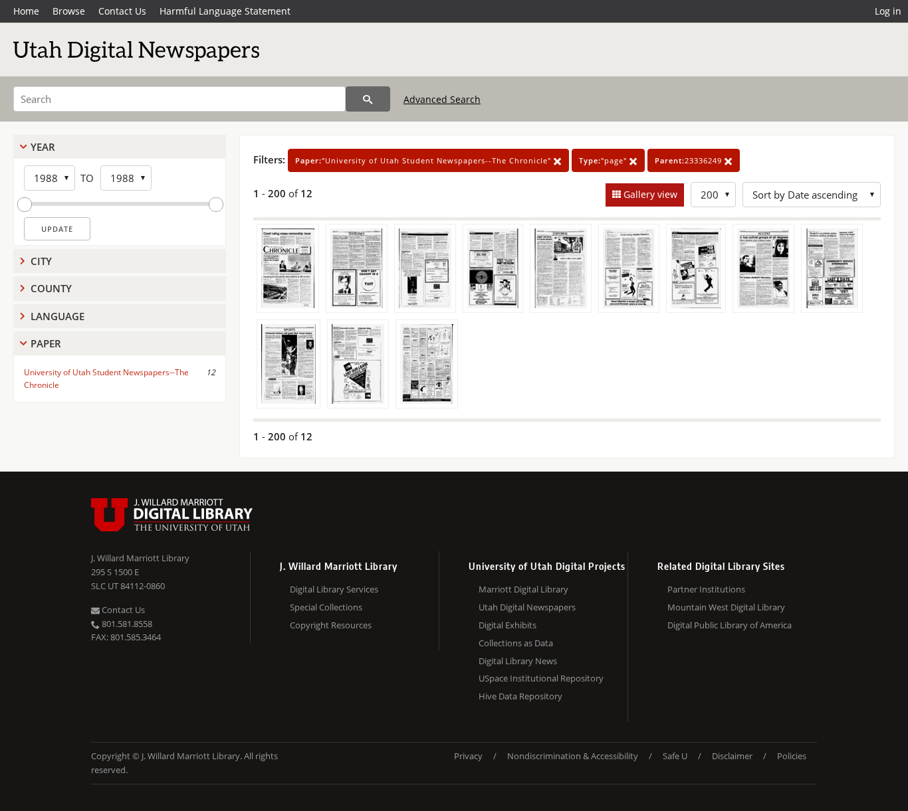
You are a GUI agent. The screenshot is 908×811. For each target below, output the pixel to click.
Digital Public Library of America (729, 625)
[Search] (368, 99)
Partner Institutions (706, 589)
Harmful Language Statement (225, 11)
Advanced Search (442, 99)
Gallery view (649, 194)
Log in (888, 11)
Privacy (468, 756)
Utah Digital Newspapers (527, 607)
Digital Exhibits (507, 625)
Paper (46, 343)
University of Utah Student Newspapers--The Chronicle (106, 379)
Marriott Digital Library (523, 589)
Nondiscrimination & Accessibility (572, 756)
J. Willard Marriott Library (140, 558)
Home (26, 11)
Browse (69, 11)
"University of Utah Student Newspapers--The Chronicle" (424, 160)
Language (57, 316)
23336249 (690, 160)
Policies (791, 756)
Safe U (675, 756)
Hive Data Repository (520, 696)
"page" (604, 160)
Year (43, 146)
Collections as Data (516, 643)
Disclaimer (732, 756)
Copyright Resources (331, 625)
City (41, 261)
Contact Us (122, 11)
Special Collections (326, 607)
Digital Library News (518, 661)
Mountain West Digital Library (726, 607)
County (51, 288)
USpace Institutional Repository (541, 678)
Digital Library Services (334, 589)
